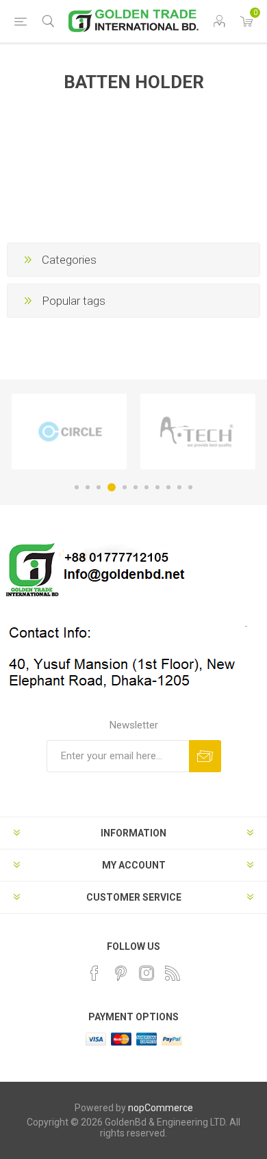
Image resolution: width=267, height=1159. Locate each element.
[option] (69, 431)
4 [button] (111, 487)
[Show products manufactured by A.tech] (197, 431)
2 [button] (88, 487)
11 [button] (190, 487)
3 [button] (99, 487)
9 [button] (168, 487)
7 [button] (146, 487)
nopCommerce (160, 1107)
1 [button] (77, 487)
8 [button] (157, 487)
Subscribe (205, 756)
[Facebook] (94, 973)
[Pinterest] (120, 973)
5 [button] (125, 487)
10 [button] (179, 487)
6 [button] (136, 487)
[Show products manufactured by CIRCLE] (69, 431)
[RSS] (172, 973)
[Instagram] (146, 973)
